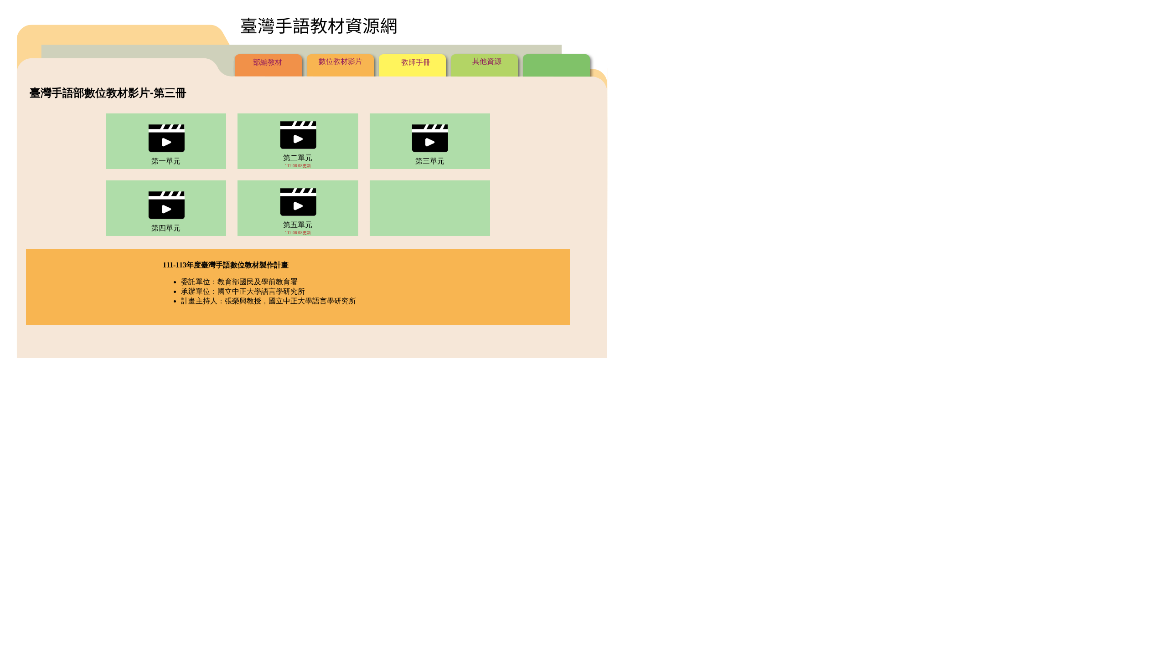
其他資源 (486, 61)
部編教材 (267, 62)
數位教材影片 (340, 61)
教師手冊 (414, 62)
